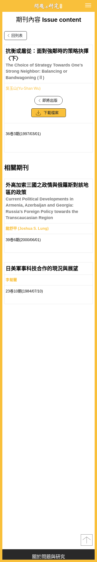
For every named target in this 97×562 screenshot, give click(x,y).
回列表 (17, 36)
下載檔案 (51, 113)
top (87, 540)
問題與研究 (48, 6)
